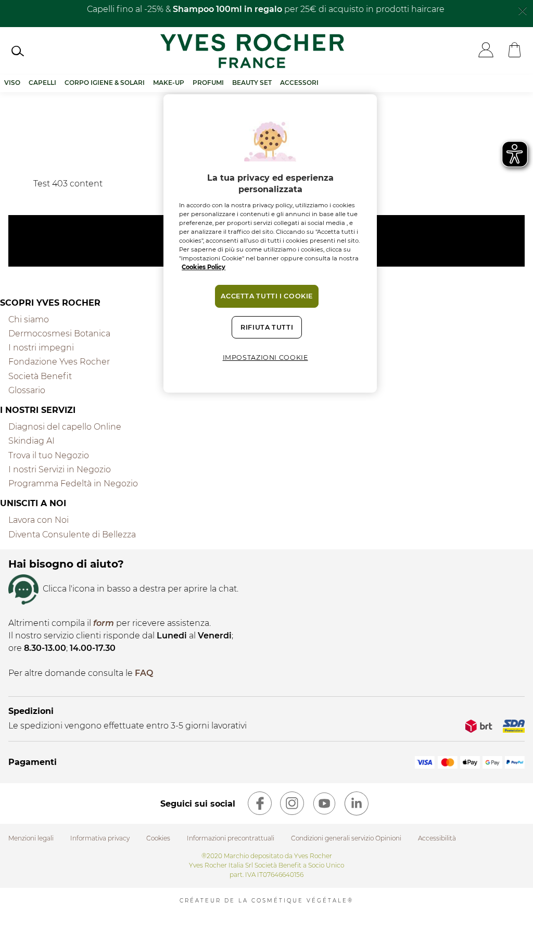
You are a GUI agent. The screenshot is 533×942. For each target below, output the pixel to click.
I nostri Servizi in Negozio (59, 469)
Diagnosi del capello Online (64, 427)
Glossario (26, 390)
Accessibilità (437, 838)
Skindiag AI (31, 441)
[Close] (522, 10)
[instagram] (292, 803)
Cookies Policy (203, 267)
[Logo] (252, 51)
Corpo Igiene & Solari (105, 82)
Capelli (42, 82)
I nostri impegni (41, 348)
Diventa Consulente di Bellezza (72, 534)
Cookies (158, 838)
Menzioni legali (31, 838)
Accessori (299, 82)
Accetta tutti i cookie (267, 296)
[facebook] (260, 803)
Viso (12, 82)
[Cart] (514, 50)
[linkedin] (357, 803)
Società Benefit (40, 376)
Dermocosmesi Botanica (59, 333)
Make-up (168, 82)
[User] (486, 50)
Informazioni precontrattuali (230, 838)
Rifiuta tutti (266, 327)
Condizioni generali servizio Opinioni (346, 838)
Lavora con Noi (38, 520)
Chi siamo (28, 319)
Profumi (208, 82)
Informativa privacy (100, 838)
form (103, 623)
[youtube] (324, 803)
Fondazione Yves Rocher (59, 362)
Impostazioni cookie (265, 357)
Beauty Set (252, 82)
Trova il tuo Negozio (48, 455)
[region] (270, 243)
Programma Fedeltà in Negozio (73, 483)
